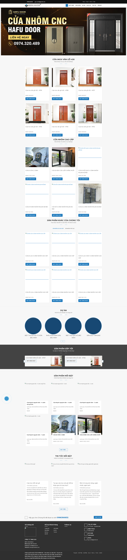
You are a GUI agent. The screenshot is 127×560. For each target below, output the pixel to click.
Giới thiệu (71, 5)
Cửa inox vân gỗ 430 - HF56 (33, 126)
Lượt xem (35, 485)
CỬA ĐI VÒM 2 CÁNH (31, 170)
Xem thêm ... (63, 449)
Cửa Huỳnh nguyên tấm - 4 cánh (62, 402)
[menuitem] (67, 5)
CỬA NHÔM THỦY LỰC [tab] (69, 228)
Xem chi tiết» (30, 499)
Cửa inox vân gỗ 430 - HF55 (60, 126)
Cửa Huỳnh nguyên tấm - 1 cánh (36, 435)
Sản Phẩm (85, 552)
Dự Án (55, 530)
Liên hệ (99, 5)
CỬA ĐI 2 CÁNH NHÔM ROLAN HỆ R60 (89, 207)
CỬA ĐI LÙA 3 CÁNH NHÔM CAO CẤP (36, 256)
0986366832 (62, 517)
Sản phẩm (78, 5)
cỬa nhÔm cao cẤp (65, 141)
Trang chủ (47, 528)
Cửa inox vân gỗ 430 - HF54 (86, 126)
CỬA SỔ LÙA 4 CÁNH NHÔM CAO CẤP (36, 292)
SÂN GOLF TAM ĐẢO (93, 335)
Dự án (83, 5)
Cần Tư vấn (98, 517)
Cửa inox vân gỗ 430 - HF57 (86, 90)
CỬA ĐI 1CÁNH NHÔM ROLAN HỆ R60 (36, 207)
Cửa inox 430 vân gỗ (33, 483)
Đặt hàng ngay (30, 98)
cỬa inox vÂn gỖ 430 (65, 61)
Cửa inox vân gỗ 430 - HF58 (60, 90)
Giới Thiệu (80, 552)
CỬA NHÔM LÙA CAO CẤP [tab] (58, 228)
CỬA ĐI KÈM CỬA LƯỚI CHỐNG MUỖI (63, 170)
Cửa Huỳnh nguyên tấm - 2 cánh (89, 402)
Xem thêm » (33, 330)
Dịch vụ (89, 5)
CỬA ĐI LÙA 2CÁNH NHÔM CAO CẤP (63, 292)
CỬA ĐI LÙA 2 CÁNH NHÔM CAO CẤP (63, 256)
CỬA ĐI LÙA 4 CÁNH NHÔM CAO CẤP (89, 292)
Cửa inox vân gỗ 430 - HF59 (33, 90)
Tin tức (94, 5)
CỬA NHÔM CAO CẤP (66, 439)
